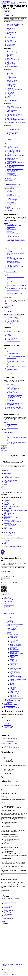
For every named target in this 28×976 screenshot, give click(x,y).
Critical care (12, 656)
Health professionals (21, 2)
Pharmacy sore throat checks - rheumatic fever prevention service (18, 678)
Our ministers (10, 339)
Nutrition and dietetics (15, 671)
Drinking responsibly (12, 84)
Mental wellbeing (7, 21)
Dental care (9, 82)
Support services (10, 235)
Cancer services (13, 647)
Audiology (12, 643)
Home (5, 603)
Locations (6, 915)
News (5, 348)
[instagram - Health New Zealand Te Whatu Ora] (1, 927)
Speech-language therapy (15, 690)
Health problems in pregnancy (14, 151)
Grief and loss (10, 174)
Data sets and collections (12, 385)
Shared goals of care (14, 696)
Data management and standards (14, 395)
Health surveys (10, 391)
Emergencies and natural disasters (14, 86)
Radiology (12, 683)
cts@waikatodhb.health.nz (13, 747)
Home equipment (11, 63)
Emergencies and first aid (12, 66)
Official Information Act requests (14, 406)
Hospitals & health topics (7, 2)
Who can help (7, 251)
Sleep (8, 99)
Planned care (10, 237)
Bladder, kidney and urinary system (15, 24)
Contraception (10, 111)
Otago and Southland (12, 199)
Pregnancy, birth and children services (15, 165)
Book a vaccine (10, 118)
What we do (6, 314)
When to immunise (11, 117)
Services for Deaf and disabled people (15, 233)
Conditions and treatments (10, 902)
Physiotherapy (13, 680)
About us (6, 307)
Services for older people (12, 232)
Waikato (8, 206)
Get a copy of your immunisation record (16, 122)
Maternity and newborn (15, 668)
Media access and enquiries (13, 404)
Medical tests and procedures (13, 65)
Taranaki (9, 204)
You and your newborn (12, 166)
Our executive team (11, 335)
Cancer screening (11, 81)
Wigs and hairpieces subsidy (13, 262)
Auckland (9, 190)
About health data (11, 387)
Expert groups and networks (13, 341)
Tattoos (8, 96)
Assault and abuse (11, 173)
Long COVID (10, 54)
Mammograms (10, 74)
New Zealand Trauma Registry (14, 393)
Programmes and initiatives (13, 318)
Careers (15, 2)
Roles (8, 426)
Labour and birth (10, 159)
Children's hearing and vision (16, 653)
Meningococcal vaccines (12, 132)
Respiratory (12, 684)
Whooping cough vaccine (13, 129)
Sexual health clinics (11, 229)
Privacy (5, 969)
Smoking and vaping (11, 95)
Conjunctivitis (10, 58)
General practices (11, 227)
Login (3, 448)
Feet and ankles (10, 34)
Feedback (6, 223)
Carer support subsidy (12, 259)
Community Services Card (13, 263)
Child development (14, 649)
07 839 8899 (10, 741)
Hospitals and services (9, 180)
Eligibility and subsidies (9, 188)
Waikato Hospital (14, 634)
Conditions (6, 18)
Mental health (13, 669)
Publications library (21, 314)
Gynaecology (13, 664)
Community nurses (14, 655)
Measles (8, 56)
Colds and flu (10, 51)
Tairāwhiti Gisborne (11, 203)
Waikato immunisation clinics (16, 698)
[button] (3, 893)
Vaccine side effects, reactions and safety (16, 119)
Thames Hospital (14, 636)
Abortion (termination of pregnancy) (15, 162)
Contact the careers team (12, 428)
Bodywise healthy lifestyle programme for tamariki (16, 645)
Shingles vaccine (10, 134)
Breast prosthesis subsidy (12, 261)
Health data (6, 316)
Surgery (8, 61)
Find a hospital (7, 187)
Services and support (8, 918)
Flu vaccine (9, 130)
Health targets (7, 334)
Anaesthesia (12, 641)
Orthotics (12, 675)
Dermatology (13, 657)
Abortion (9, 76)
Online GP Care (7, 306)
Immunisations (7, 19)
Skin (8, 43)
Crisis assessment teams (12, 170)
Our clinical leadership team (13, 338)
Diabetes (9, 30)
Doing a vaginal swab (12, 110)
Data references (10, 400)
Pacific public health (11, 90)
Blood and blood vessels (12, 25)
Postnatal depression (11, 161)
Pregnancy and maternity (17, 19)
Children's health (13, 652)
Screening (9, 154)
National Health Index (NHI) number (15, 266)
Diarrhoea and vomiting (12, 52)
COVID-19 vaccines (11, 133)
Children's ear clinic (14, 651)
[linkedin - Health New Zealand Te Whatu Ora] (1, 929)
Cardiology (12, 648)
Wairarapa (9, 207)
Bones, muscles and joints (13, 26)
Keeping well (23, 18)
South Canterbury (11, 202)
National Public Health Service (14, 236)
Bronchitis (9, 55)
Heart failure (12, 661)
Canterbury (9, 192)
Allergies (9, 22)
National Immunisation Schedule (14, 114)
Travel (8, 97)
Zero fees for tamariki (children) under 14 (16, 258)
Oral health (12, 673)
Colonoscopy (10, 73)
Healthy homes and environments (14, 89)
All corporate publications (13, 349)
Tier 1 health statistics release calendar (15, 389)
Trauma (11, 692)
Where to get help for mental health (15, 169)
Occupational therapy (15, 672)
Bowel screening (10, 108)
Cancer (8, 29)
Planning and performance (13, 321)
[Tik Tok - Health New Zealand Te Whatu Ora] (1, 960)
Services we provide (8, 599)
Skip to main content (5, 1)
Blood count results (11, 72)
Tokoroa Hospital (14, 637)
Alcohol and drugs (11, 171)
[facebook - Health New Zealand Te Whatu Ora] (1, 925)
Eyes (8, 33)
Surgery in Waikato (14, 691)
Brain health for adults (12, 80)
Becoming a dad (10, 167)
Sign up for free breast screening (14, 107)
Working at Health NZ (12, 424)
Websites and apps (8, 914)
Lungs (8, 39)
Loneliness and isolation (12, 175)
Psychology (12, 681)
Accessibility (7, 970)
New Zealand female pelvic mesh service (16, 239)
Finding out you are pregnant (13, 148)
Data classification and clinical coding (15, 396)
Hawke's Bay (10, 194)
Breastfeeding (10, 163)
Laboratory (12, 665)
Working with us (10, 323)
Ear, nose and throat (11, 32)
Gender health (10, 88)
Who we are (13, 314)
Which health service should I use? (12, 704)
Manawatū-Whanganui (12, 195)
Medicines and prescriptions (13, 59)
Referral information (8, 601)
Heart (8, 36)
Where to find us (7, 598)
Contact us (13, 316)
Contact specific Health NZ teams (14, 403)
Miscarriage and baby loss (13, 158)
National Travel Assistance (13, 265)
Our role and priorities (12, 317)
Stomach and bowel (11, 44)
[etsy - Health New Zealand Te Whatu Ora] (14, 956)
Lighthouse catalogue (12, 392)
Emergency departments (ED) (14, 225)
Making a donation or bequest (14, 407)
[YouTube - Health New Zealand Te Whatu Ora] (1, 958)
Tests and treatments (14, 18)
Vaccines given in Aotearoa (13, 115)
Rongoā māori (10, 62)
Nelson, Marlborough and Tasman (15, 196)
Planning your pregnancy (12, 147)
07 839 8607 (10, 746)
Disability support (14, 660)
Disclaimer (6, 916)
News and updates (8, 906)
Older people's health (12, 41)
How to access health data (13, 388)
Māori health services (15, 667)
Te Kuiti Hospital (14, 640)
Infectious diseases (11, 37)
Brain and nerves (11, 28)
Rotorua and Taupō (11, 200)
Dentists (8, 228)
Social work (12, 688)
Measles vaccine (10, 106)
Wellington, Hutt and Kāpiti (13, 209)
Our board (9, 337)
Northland (9, 198)
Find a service (15, 187)
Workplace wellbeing (12, 100)
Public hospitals (10, 224)
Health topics (7, 11)
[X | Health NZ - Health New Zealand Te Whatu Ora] (1, 963)
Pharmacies (9, 231)
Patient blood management (16, 676)
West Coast (9, 210)
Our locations (10, 425)
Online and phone (8, 268)
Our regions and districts (12, 320)
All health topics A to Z (9, 178)
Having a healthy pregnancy (13, 150)
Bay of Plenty (10, 191)
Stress (8, 177)
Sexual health (10, 93)
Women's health (10, 45)
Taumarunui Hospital (14, 639)
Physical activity (10, 92)
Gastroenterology (14, 663)
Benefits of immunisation (12, 121)
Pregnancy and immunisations (14, 153)
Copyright (6, 972)
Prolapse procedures (11, 77)
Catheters (9, 78)
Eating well (9, 85)
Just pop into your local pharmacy (11, 707)
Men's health (10, 40)
